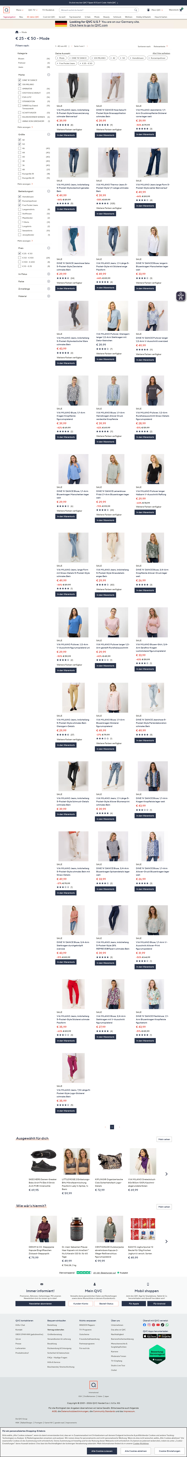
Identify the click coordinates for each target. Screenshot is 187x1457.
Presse (18, 1343)
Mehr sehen (164, 1139)
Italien (100, 1396)
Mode (97, 17)
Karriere (114, 1351)
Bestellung (52, 1325)
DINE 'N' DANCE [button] (79, 58)
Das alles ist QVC (118, 1329)
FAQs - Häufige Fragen (57, 1357)
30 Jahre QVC (33, 17)
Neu (21, 17)
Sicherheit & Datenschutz (58, 1353)
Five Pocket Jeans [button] (67, 63)
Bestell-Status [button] (106, 1303)
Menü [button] (18, 10)
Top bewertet (75, 17)
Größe (21, 134)
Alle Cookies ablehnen (136, 1451)
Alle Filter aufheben (161, 53)
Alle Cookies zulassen (102, 1451)
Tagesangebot (9, 17)
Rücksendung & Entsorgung (59, 1348)
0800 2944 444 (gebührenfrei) (29, 1334)
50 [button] (123, 58)
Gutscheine (84, 1334)
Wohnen (128, 17)
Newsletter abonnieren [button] (40, 1303)
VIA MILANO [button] (100, 58)
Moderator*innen (118, 1356)
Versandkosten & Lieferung (59, 1339)
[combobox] (96, 10)
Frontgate (38, 1423)
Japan (106, 1396)
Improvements (71, 1423)
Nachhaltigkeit (117, 1334)
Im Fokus (22, 274)
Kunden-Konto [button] (80, 1303)
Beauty (106, 17)
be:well (62, 17)
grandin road (59, 1423)
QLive (18, 1339)
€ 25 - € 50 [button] (87, 63)
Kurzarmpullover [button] (157, 58)
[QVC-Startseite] (17, 32)
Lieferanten (20, 1348)
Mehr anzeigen (24, 127)
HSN (17, 1423)
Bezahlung (52, 1343)
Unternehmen (117, 1325)
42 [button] (113, 58)
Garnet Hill (48, 1423)
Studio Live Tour (118, 1365)
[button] (152, 10)
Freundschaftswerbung (89, 1339)
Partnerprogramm (87, 1343)
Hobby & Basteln (143, 17)
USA (80, 1396)
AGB (54, 1411)
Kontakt (18, 1329)
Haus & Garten (161, 17)
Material (22, 296)
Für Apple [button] (134, 1303)
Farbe (21, 281)
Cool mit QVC (49, 17)
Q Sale (87, 17)
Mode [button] (61, 58)
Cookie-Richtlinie (141, 1443)
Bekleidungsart (25, 191)
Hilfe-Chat (20, 1325)
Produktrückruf (22, 1353)
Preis (20, 248)
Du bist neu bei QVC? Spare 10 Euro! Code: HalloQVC (92, 2)
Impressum (129, 1411)
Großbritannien (89, 1396)
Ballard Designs (27, 1423)
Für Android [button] (159, 1303)
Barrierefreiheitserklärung (122, 1339)
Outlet (114, 1370)
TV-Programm (85, 1329)
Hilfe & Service (53, 1362)
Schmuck (117, 17)
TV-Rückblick (48, 10)
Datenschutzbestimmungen (75, 1411)
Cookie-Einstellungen (169, 1451)
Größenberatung (54, 1334)
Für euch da (84, 1348)
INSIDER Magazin (87, 1325)
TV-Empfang (116, 1361)
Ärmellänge (24, 288)
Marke (21, 74)
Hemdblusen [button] (138, 58)
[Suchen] (136, 10)
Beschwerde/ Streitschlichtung (60, 1367)
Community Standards (104, 1411)
